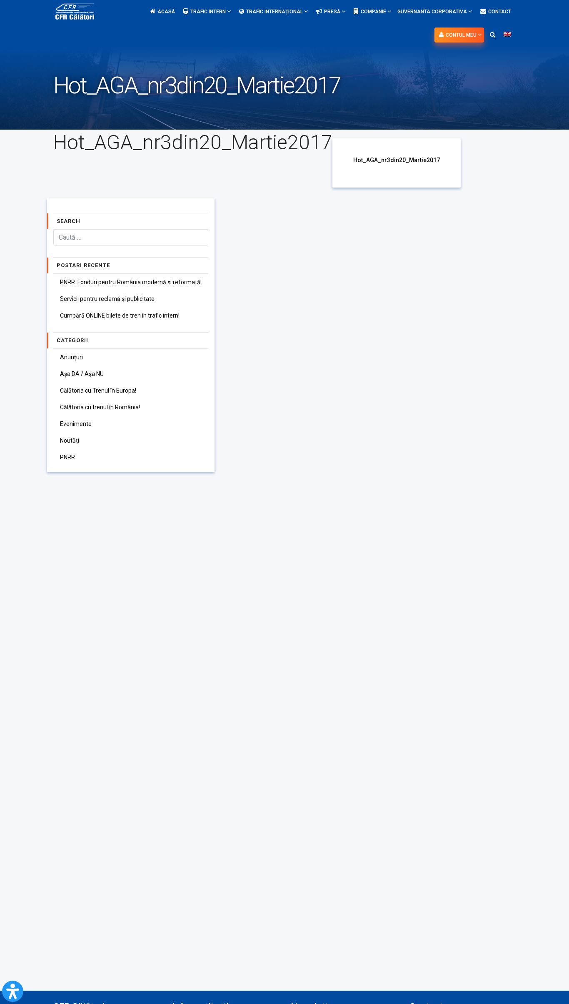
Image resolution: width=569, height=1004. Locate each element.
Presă (333, 12)
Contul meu (462, 35)
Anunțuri (71, 357)
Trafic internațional (275, 12)
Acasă (166, 12)
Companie (374, 12)
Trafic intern (208, 12)
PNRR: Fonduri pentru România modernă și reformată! (131, 282)
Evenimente (76, 424)
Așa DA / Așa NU (82, 374)
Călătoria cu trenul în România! (100, 407)
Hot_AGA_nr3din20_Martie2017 (396, 160)
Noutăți (69, 440)
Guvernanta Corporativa (432, 12)
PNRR (67, 457)
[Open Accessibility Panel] (12, 991)
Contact (499, 12)
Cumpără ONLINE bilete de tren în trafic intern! (120, 315)
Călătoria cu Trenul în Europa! (98, 390)
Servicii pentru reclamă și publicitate (107, 298)
